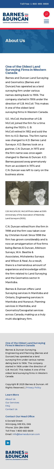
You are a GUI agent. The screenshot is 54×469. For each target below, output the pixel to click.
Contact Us (11, 409)
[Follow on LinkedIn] (7, 442)
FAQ (7, 406)
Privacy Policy (33, 387)
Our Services (12, 402)
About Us (10, 399)
